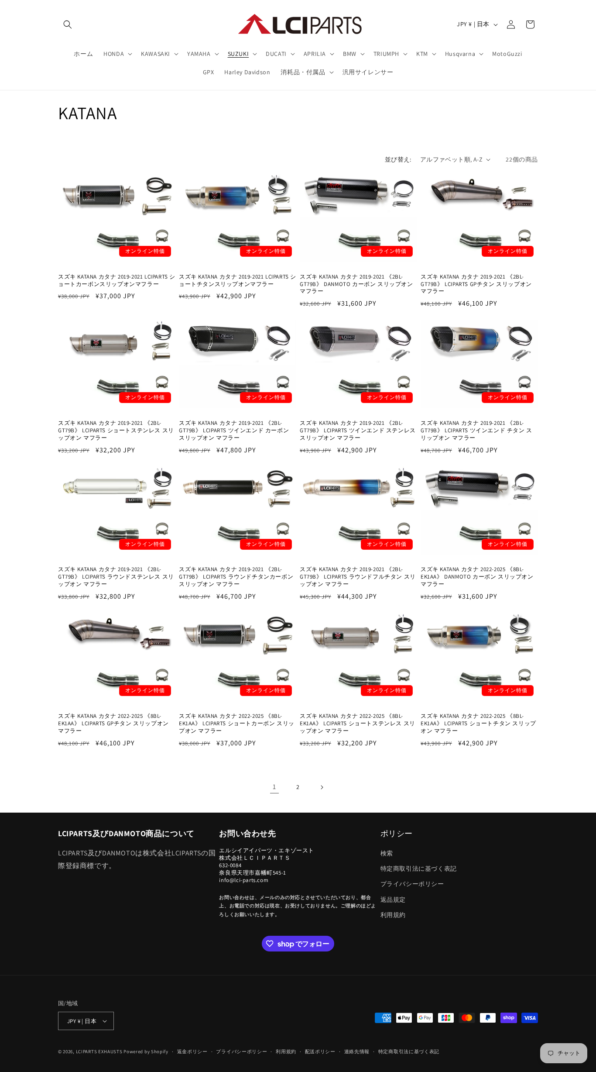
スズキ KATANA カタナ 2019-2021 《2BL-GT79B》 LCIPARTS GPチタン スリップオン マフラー (476, 284)
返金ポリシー (192, 1051)
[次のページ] (321, 787)
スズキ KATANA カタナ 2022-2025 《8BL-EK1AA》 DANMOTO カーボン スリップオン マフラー (477, 577)
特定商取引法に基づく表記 (418, 868)
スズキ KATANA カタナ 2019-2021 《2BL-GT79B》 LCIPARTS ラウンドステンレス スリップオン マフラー (116, 577)
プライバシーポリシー (412, 884)
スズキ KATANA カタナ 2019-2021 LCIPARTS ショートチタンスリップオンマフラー (237, 280)
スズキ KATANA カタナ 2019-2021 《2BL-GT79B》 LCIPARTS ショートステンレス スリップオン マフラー (116, 430)
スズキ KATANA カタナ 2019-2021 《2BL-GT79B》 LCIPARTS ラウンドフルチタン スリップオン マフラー (358, 577)
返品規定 (393, 899)
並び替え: (398, 159)
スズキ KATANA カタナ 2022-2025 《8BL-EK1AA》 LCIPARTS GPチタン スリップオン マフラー (113, 723)
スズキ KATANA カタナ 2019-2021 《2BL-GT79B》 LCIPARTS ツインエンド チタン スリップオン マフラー (476, 430)
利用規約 (393, 915)
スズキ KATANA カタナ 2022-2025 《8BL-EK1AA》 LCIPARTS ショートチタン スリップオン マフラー (478, 723)
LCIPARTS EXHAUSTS (99, 1051)
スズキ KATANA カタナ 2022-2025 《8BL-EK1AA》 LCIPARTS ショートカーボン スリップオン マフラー (237, 723)
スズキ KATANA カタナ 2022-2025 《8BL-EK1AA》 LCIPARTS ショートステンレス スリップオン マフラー (357, 723)
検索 (386, 853)
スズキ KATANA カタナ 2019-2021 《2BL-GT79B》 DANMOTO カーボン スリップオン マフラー (356, 284)
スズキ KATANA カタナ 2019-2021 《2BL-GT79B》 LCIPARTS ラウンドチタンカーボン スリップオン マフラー (236, 577)
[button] (67, 24)
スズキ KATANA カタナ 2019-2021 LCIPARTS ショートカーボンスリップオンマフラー (116, 280)
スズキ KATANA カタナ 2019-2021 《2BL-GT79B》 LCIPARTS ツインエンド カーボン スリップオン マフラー (234, 430)
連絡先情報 (357, 1051)
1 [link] (274, 786)
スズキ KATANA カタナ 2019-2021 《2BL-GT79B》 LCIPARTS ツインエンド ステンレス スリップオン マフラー (358, 430)
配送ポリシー (320, 1051)
